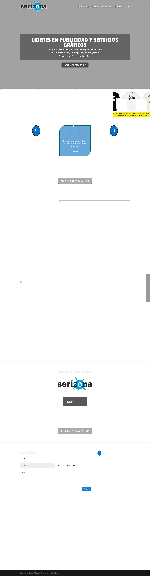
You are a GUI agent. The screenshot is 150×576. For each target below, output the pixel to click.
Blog (110, 7)
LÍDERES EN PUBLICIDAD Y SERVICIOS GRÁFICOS (75, 42)
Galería (86, 7)
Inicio (80, 7)
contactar (75, 401)
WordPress (55, 573)
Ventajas (95, 7)
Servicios (104, 7)
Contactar (118, 7)
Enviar (86, 489)
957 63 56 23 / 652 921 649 (75, 65)
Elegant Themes (34, 573)
